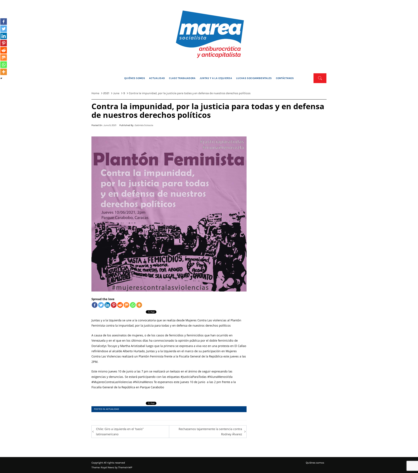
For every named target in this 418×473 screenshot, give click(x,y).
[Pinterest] (114, 305)
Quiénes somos (134, 78)
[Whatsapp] (133, 305)
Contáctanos (285, 78)
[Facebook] (94, 305)
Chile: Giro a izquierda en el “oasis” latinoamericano (120, 431)
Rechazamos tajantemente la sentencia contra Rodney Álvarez (210, 431)
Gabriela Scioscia (144, 125)
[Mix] (126, 305)
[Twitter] (101, 305)
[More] (139, 305)
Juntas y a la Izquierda (216, 78)
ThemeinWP (125, 467)
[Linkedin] (107, 305)
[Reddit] (120, 305)
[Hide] (1, 78)
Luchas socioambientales (254, 78)
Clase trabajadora (182, 78)
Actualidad (157, 78)
